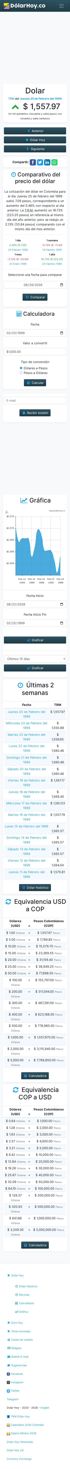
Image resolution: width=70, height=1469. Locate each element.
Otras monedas (20, 1331)
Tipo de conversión (35, 362)
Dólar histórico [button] (37, 888)
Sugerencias (18, 1365)
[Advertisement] (35, 49)
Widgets (15, 1348)
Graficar (37, 640)
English (44, 1407)
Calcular (37, 383)
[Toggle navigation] (61, 6)
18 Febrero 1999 (52, 249)
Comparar (37, 297)
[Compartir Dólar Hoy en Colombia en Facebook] (33, 162)
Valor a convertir (35, 343)
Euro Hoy (16, 1322)
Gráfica (23, 1311)
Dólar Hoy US (15, 1450)
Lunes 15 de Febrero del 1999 (26, 826)
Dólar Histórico (28, 1286)
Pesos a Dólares (35, 373)
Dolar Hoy (17, 1275)
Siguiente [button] (37, 149)
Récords (23, 1294)
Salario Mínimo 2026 (23, 1433)
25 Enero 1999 (18, 263)
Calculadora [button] (37, 1076)
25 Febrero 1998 (52, 263)
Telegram (12, 1399)
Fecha (35, 324)
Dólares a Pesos (35, 368)
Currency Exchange (19, 1458)
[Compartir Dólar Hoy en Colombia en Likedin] (47, 162)
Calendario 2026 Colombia (27, 1424)
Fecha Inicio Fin (35, 614)
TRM (11, 98)
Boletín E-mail (19, 1356)
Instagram (16, 1382)
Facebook (16, 1373)
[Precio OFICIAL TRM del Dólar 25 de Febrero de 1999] (24, 6)
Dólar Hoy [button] (37, 140)
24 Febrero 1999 (18, 249)
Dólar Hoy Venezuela (20, 1441)
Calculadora (26, 1303)
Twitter (14, 1390)
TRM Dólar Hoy (20, 1416)
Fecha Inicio (35, 596)
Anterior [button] (37, 131)
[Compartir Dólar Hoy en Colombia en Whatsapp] (54, 162)
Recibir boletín (37, 413)
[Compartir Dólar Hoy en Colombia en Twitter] (40, 162)
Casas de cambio (21, 1339)
